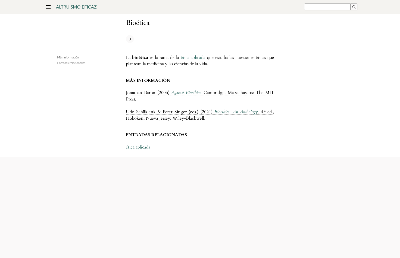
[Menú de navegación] (48, 7)
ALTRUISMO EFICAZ (76, 6)
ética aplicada (193, 58)
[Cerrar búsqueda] (353, 6)
